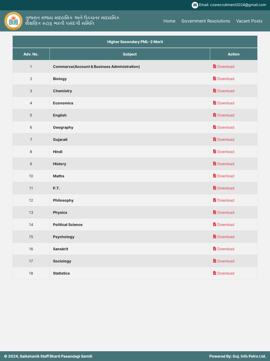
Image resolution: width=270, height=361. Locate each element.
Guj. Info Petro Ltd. (249, 356)
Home (169, 21)
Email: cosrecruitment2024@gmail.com (232, 4)
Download (225, 66)
